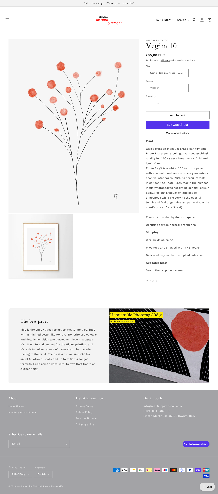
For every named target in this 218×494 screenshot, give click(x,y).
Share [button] (153, 281)
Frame (149, 81)
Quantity (151, 96)
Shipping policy (85, 424)
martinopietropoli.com (22, 412)
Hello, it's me (16, 406)
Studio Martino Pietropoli (30, 486)
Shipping (165, 60)
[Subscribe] (66, 444)
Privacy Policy (84, 406)
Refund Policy (84, 412)
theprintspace (185, 217)
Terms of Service (86, 418)
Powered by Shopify (53, 486)
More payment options (177, 133)
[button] (7, 20)
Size (148, 66)
